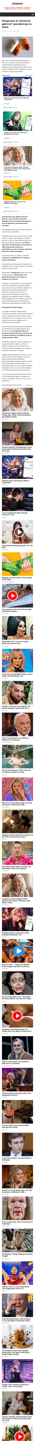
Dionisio (17, 31)
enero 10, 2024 (8, 31)
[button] (32, 14)
